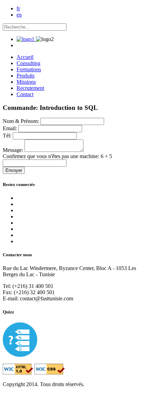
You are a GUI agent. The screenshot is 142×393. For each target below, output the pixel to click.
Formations (29, 69)
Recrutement (30, 88)
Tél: (8, 135)
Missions (26, 82)
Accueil (25, 57)
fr (18, 8)
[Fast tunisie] (26, 39)
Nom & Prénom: (21, 121)
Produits (25, 76)
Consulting (28, 63)
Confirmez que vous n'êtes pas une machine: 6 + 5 (57, 156)
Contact (25, 94)
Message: (13, 150)
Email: (10, 128)
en (19, 15)
